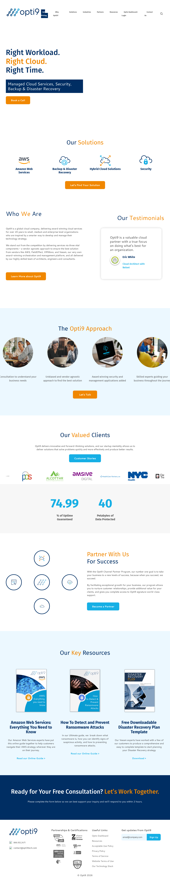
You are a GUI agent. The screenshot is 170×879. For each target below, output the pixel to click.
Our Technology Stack (102, 866)
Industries (87, 12)
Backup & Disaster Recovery (64, 170)
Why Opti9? (56, 13)
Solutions (73, 12)
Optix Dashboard (100, 835)
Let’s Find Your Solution (85, 185)
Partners (100, 12)
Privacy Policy (98, 850)
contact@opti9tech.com (25, 848)
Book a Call (18, 100)
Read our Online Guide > (31, 758)
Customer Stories (85, 458)
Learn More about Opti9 (26, 276)
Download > (139, 758)
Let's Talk (85, 394)
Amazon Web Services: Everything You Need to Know (31, 727)
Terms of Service (100, 855)
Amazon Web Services (24, 170)
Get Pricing (44, 13)
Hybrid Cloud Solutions (105, 169)
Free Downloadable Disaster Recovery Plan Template (139, 727)
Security (145, 169)
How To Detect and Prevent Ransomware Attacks (85, 725)
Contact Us (148, 13)
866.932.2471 (20, 842)
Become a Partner (103, 606)
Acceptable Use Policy (102, 845)
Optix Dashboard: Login (130, 13)
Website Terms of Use (103, 861)
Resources (114, 12)
